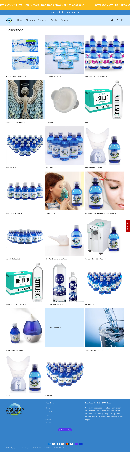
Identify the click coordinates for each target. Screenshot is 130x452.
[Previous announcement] (6, 12)
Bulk (87, 122)
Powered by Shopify (23, 447)
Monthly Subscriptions (14, 259)
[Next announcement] (124, 12)
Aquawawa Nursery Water (95, 76)
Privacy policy (47, 447)
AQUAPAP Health (52, 76)
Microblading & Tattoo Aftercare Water (99, 213)
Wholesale (49, 396)
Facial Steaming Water (93, 168)
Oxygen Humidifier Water (94, 259)
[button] (42, 20)
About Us (49, 412)
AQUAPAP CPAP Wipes (15, 76)
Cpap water (49, 168)
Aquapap (14, 447)
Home (47, 408)
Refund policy (36, 447)
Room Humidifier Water (14, 350)
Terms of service (59, 447)
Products (88, 304)
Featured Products (13, 213)
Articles (48, 419)
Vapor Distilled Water (93, 350)
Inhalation (49, 213)
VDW (8, 396)
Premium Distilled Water (15, 304)
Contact (48, 423)
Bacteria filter (50, 122)
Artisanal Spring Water (14, 122)
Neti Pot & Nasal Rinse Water (56, 259)
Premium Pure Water (53, 304)
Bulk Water (10, 168)
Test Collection (53, 328)
